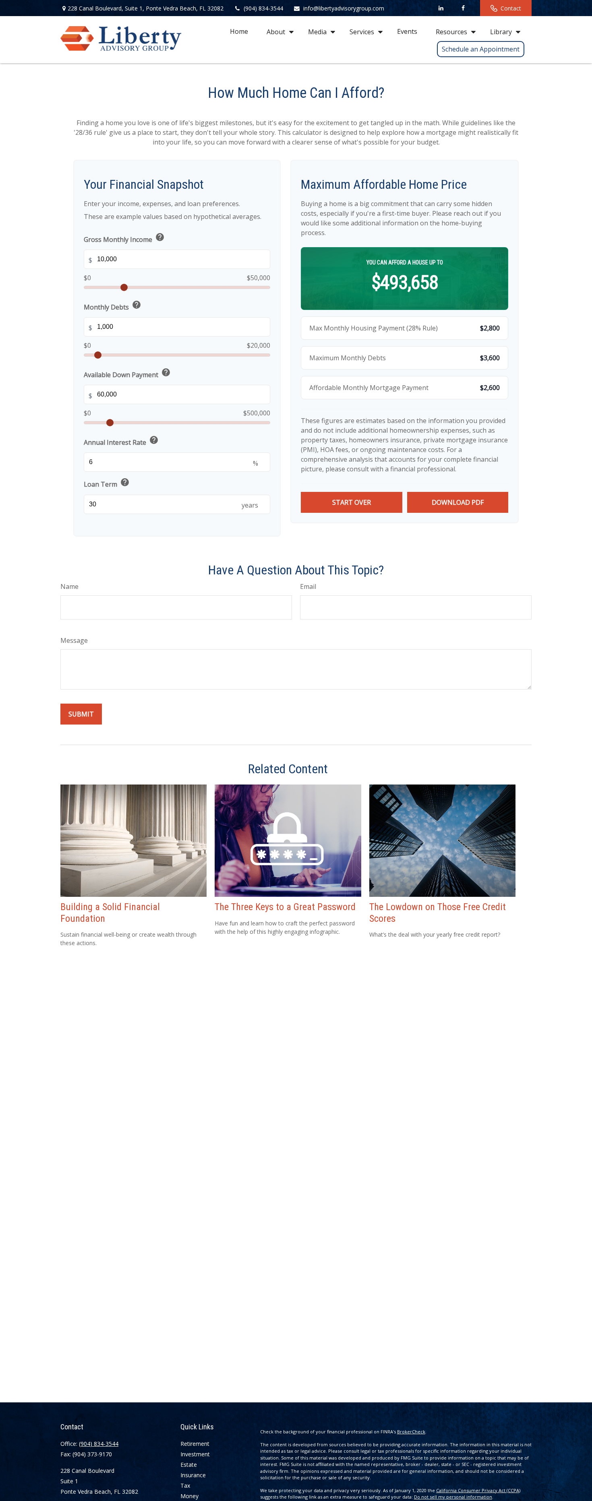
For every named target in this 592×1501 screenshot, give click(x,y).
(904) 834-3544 (263, 8)
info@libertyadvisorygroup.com (343, 8)
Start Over (351, 502)
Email (308, 586)
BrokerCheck (411, 1432)
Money (189, 1496)
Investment (195, 1454)
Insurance (193, 1475)
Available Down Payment (127, 374)
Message (74, 640)
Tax (185, 1485)
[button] (239, 31)
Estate (188, 1464)
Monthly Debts (112, 306)
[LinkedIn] (441, 8)
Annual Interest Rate (121, 441)
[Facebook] (463, 8)
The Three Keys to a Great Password (285, 907)
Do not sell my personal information (453, 1497)
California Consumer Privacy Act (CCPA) (478, 1490)
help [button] (160, 237)
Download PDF (458, 502)
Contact (511, 8)
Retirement (194, 1443)
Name (69, 586)
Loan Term (107, 483)
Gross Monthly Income (124, 238)
